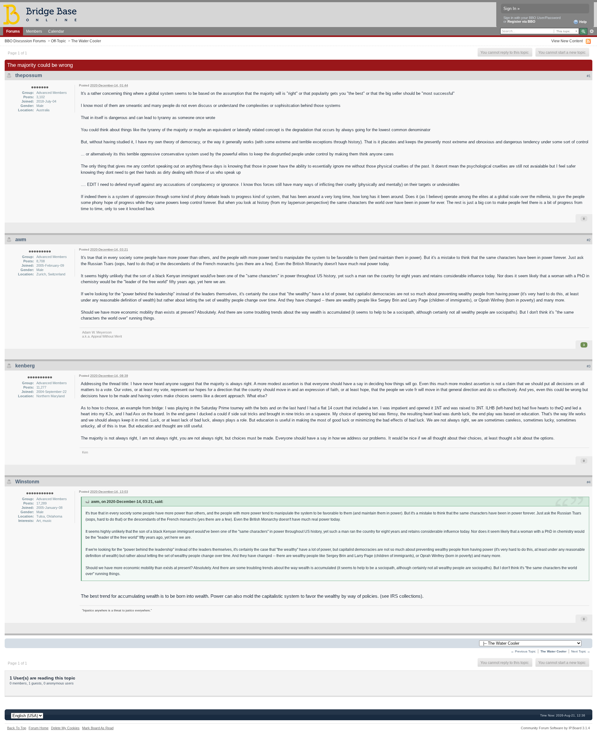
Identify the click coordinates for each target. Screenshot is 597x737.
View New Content (567, 41)
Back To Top (16, 728)
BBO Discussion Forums (25, 41)
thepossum (28, 75)
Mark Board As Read (97, 728)
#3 (588, 366)
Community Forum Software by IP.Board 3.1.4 (555, 728)
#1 (588, 76)
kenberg (25, 365)
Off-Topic (58, 41)
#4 (588, 482)
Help (582, 22)
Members (34, 31)
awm (20, 239)
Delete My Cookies (65, 728)
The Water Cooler (86, 41)
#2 (588, 240)
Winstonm (27, 481)
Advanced (591, 31)
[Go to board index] (42, 14)
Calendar (56, 31)
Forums (13, 31)
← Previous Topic (523, 651)
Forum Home (39, 728)
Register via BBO (521, 21)
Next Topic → (580, 651)
